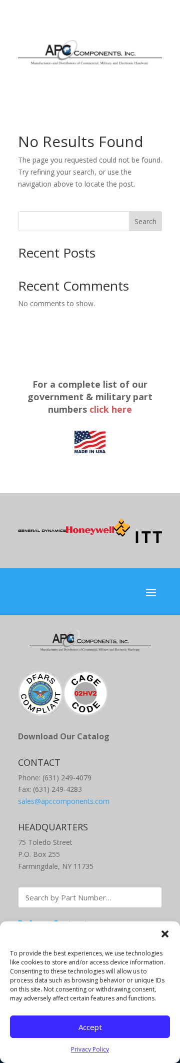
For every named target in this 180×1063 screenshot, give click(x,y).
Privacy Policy (90, 1049)
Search (145, 221)
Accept (90, 1027)
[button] (165, 934)
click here (111, 409)
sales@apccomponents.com (64, 801)
